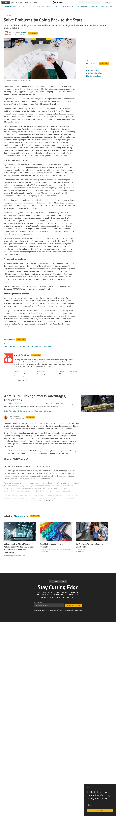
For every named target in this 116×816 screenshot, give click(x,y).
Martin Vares (13, 32)
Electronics (94, 6)
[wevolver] (58, 2)
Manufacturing (10, 6)
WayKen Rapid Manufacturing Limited (59, 550)
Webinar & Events (31, 2)
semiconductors (82, 6)
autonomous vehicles (44, 6)
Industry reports (17, 2)
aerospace (104, 6)
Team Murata (7, 555)
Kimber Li (42, 550)
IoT (73, 6)
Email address (38, 602)
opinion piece (8, 15)
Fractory (23, 32)
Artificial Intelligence (26, 6)
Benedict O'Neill (80, 550)
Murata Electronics (19, 555)
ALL (111, 6)
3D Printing (66, 6)
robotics (57, 6)
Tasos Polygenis (14, 416)
